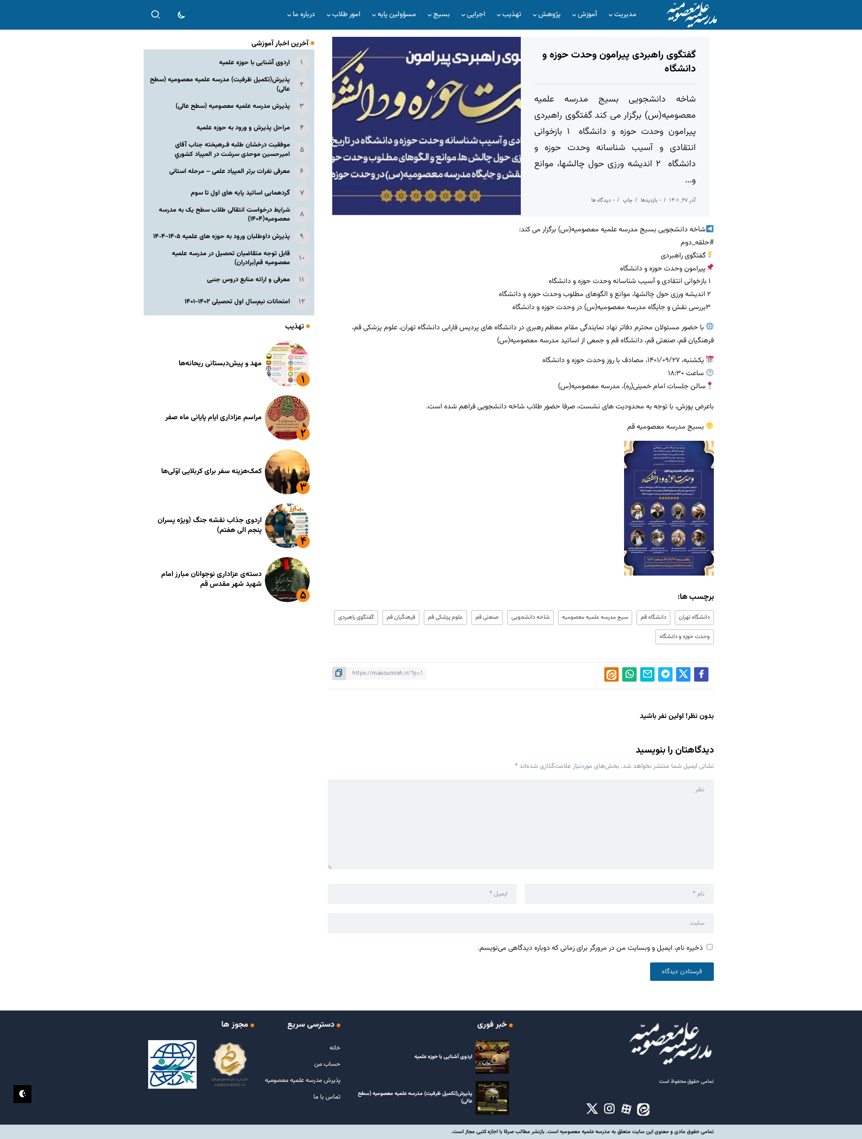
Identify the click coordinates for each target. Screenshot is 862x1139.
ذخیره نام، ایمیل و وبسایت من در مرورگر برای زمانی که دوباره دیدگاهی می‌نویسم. (590, 948)
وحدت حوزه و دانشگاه (685, 636)
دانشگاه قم (653, 617)
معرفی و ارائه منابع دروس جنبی (248, 280)
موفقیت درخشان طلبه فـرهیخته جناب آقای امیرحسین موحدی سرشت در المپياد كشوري (232, 149)
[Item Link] (287, 363)
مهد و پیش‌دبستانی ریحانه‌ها (220, 363)
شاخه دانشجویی (530, 617)
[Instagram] (609, 1109)
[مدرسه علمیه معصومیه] (691, 15)
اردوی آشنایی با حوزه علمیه (254, 63)
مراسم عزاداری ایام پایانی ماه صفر (213, 417)
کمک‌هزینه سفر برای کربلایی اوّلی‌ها (211, 471)
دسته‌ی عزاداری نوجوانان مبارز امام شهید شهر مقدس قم (211, 579)
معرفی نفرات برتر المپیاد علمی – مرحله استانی (229, 171)
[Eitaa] (643, 1109)
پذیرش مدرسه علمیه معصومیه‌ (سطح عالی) (233, 106)
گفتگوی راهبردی (356, 617)
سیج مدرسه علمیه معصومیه (595, 617)
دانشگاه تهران (694, 617)
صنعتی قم (487, 617)
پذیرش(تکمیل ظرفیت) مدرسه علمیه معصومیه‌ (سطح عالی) (220, 84)
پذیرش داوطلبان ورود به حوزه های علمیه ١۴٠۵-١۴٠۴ (221, 236)
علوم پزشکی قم (445, 617)
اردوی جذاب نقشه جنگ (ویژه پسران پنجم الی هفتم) (210, 525)
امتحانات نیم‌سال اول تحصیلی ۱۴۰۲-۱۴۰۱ (237, 302)
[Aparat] (626, 1109)
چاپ (628, 200)
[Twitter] (592, 1109)
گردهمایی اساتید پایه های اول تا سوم (240, 193)
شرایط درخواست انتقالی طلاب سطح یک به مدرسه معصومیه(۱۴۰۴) (224, 214)
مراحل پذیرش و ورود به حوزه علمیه (243, 128)
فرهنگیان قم (401, 617)
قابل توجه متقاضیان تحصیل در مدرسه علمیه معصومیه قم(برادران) (231, 258)
